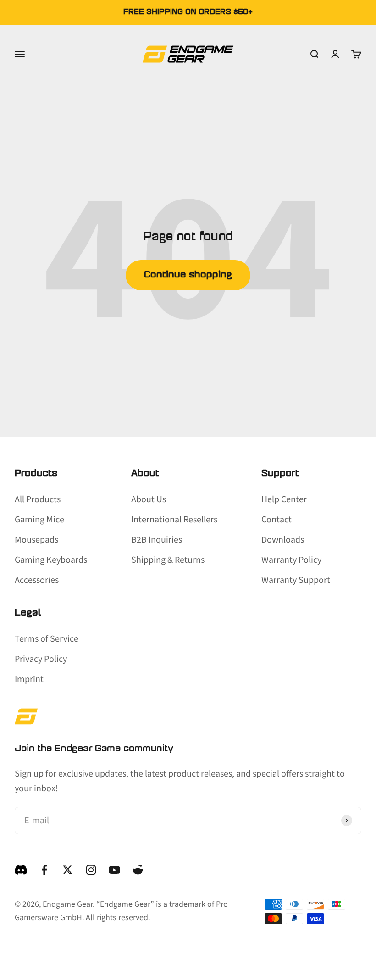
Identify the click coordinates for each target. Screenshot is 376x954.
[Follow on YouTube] (114, 870)
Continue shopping (188, 275)
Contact (276, 519)
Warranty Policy (291, 560)
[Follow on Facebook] (44, 870)
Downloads (282, 539)
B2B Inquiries (156, 539)
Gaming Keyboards (51, 560)
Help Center (284, 499)
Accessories (37, 580)
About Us (148, 499)
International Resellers (174, 519)
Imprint (29, 679)
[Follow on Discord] (21, 870)
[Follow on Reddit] (138, 870)
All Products (38, 499)
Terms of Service (46, 638)
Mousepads (36, 539)
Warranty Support (295, 580)
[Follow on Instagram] (91, 870)
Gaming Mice (39, 519)
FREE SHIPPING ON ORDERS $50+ (188, 12)
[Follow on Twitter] (67, 870)
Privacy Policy (41, 659)
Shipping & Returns (168, 560)
